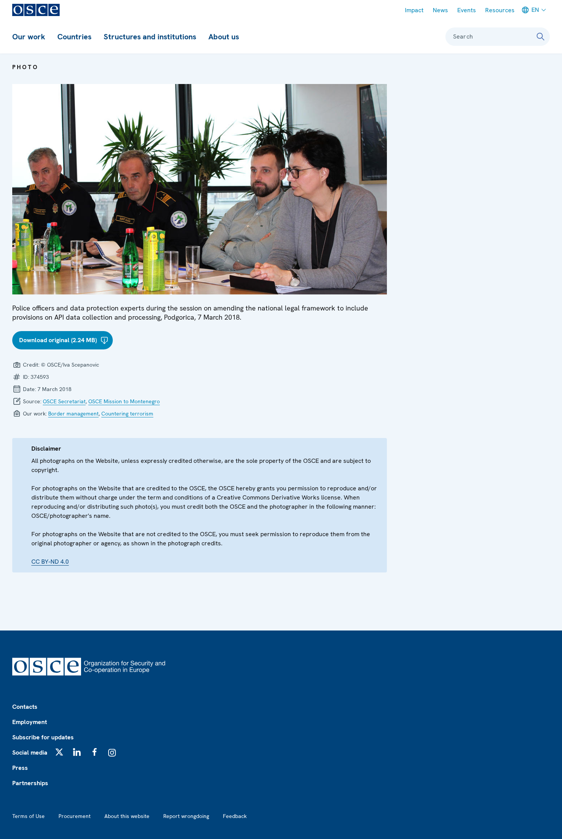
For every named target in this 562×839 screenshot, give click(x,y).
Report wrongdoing (186, 816)
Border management (73, 413)
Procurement (74, 816)
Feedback (235, 816)
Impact (414, 10)
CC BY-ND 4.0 (50, 562)
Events (466, 10)
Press (20, 768)
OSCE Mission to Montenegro (124, 401)
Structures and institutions (150, 37)
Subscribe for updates (43, 737)
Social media (29, 752)
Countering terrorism (127, 413)
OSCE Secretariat (64, 401)
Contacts (24, 707)
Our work (28, 37)
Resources (500, 10)
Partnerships (30, 783)
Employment (29, 722)
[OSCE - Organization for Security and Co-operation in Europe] (36, 10)
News (440, 10)
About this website (126, 816)
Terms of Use (28, 816)
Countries (74, 37)
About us (223, 37)
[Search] (540, 36)
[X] (59, 752)
